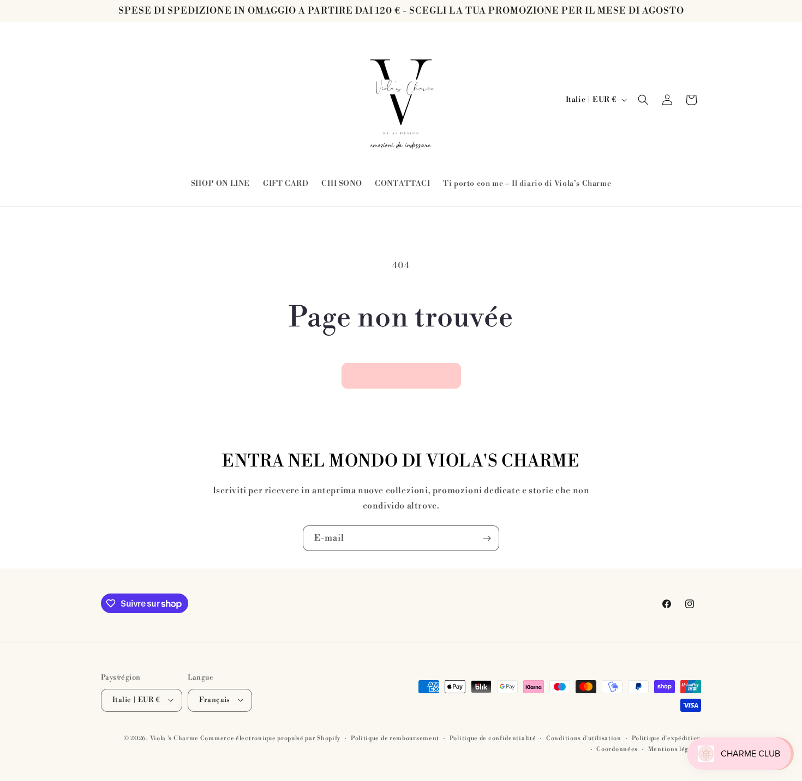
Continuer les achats (401, 376)
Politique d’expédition (666, 738)
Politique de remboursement (395, 738)
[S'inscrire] (487, 538)
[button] (643, 100)
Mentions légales (674, 749)
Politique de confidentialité (493, 738)
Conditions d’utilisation (583, 738)
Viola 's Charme (175, 738)
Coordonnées (617, 749)
